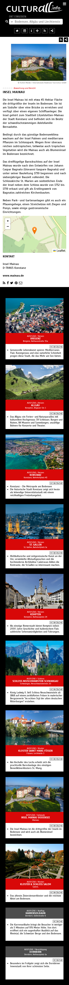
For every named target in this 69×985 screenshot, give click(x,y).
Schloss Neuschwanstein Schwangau (35, 681)
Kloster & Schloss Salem (35, 884)
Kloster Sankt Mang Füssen (35, 750)
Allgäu (35, 405)
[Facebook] (8, 283)
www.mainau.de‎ (13, 275)
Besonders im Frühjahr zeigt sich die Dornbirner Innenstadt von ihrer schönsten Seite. (35, 965)
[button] (34, 230)
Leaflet (60, 251)
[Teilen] (66, 39)
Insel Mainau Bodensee (35, 817)
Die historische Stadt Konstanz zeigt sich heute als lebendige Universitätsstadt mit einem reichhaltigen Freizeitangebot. (35, 492)
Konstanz (35, 475)
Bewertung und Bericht (25, 88)
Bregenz (35, 338)
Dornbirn (35, 952)
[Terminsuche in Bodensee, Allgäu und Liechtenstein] (25, 30)
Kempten (35, 614)
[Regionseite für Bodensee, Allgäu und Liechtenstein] (17, 30)
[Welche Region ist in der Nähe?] (37, 30)
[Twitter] (11, 283)
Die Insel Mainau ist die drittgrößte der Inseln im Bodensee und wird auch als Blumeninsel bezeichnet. (36, 832)
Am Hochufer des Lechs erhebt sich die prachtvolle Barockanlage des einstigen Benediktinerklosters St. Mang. (30, 765)
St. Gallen (35, 544)
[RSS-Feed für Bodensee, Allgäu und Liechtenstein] (44, 30)
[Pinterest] (16, 283)
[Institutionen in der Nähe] (54, 346)
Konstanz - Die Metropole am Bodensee (31, 486)
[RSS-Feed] (61, 39)
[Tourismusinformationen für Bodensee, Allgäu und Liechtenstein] (31, 30)
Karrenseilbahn (35, 913)
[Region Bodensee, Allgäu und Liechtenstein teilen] (52, 30)
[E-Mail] (20, 283)
